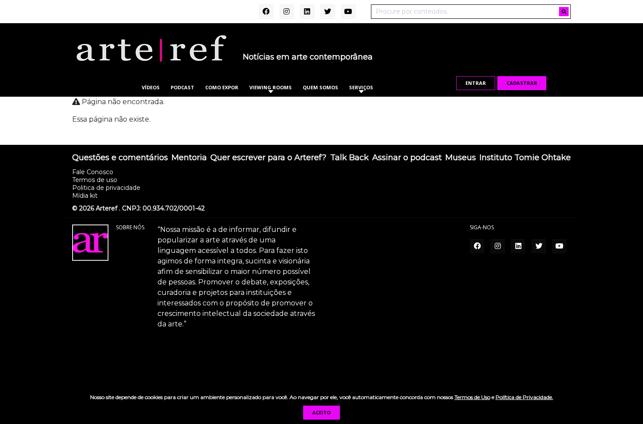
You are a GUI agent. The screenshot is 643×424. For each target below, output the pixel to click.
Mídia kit (85, 196)
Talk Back (349, 158)
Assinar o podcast (407, 158)
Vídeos (151, 87)
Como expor (221, 87)
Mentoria (189, 158)
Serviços (361, 87)
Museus (460, 158)
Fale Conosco (92, 172)
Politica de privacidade (106, 188)
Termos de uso (94, 180)
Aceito (321, 412)
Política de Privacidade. (524, 397)
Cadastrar (522, 83)
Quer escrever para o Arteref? (268, 158)
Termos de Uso (472, 397)
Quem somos (320, 87)
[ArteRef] (151, 48)
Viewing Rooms (270, 87)
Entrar (475, 83)
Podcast (182, 87)
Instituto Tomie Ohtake (525, 158)
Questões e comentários (120, 158)
